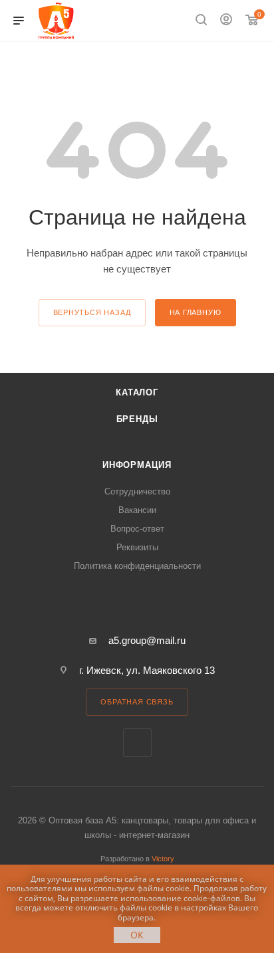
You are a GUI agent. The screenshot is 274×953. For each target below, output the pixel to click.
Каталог (137, 392)
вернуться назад (92, 312)
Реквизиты (137, 547)
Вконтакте (137, 742)
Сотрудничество (137, 491)
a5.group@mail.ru (147, 640)
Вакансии (137, 510)
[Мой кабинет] (226, 21)
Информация (137, 465)
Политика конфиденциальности (137, 566)
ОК (137, 934)
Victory (163, 859)
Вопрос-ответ (137, 529)
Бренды (137, 419)
